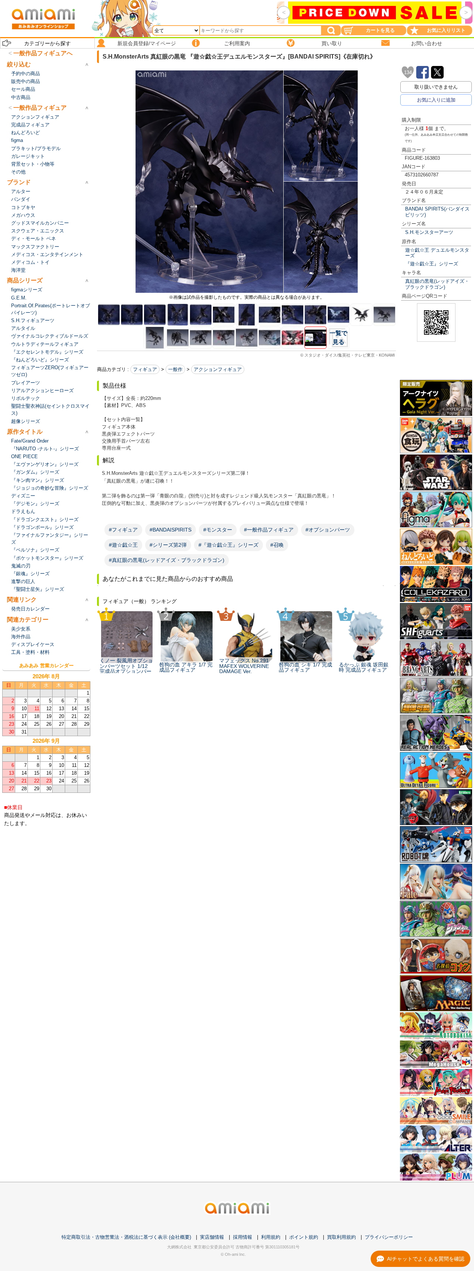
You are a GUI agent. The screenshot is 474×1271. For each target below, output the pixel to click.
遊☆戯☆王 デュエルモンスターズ (437, 252)
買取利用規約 (341, 1237)
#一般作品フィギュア (269, 530)
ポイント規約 (303, 1237)
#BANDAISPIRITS (170, 530)
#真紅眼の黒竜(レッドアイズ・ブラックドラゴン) (166, 560)
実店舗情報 (212, 1237)
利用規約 (270, 1237)
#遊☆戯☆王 (123, 545)
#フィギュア (123, 530)
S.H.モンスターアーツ (429, 232)
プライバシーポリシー (389, 1237)
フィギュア (145, 369)
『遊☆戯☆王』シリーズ (431, 264)
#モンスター (217, 530)
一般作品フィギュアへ (43, 53)
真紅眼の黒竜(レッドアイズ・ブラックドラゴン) (437, 283)
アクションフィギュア (218, 369)
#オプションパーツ (328, 530)
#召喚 (277, 545)
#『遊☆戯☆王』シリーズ (228, 545)
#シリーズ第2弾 (168, 545)
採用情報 (242, 1237)
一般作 (175, 369)
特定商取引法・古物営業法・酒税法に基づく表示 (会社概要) (126, 1237)
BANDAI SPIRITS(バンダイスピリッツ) (437, 211)
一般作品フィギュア (40, 108)
